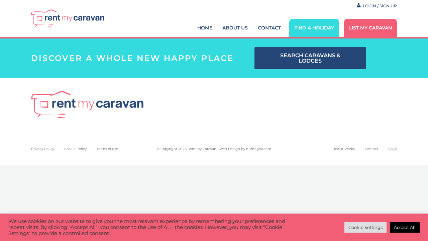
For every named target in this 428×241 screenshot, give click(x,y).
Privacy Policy (42, 149)
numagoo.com (258, 149)
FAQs (392, 149)
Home (204, 27)
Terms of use (107, 149)
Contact (269, 27)
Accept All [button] (405, 227)
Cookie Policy (75, 149)
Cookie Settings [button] (365, 227)
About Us (235, 27)
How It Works (343, 149)
